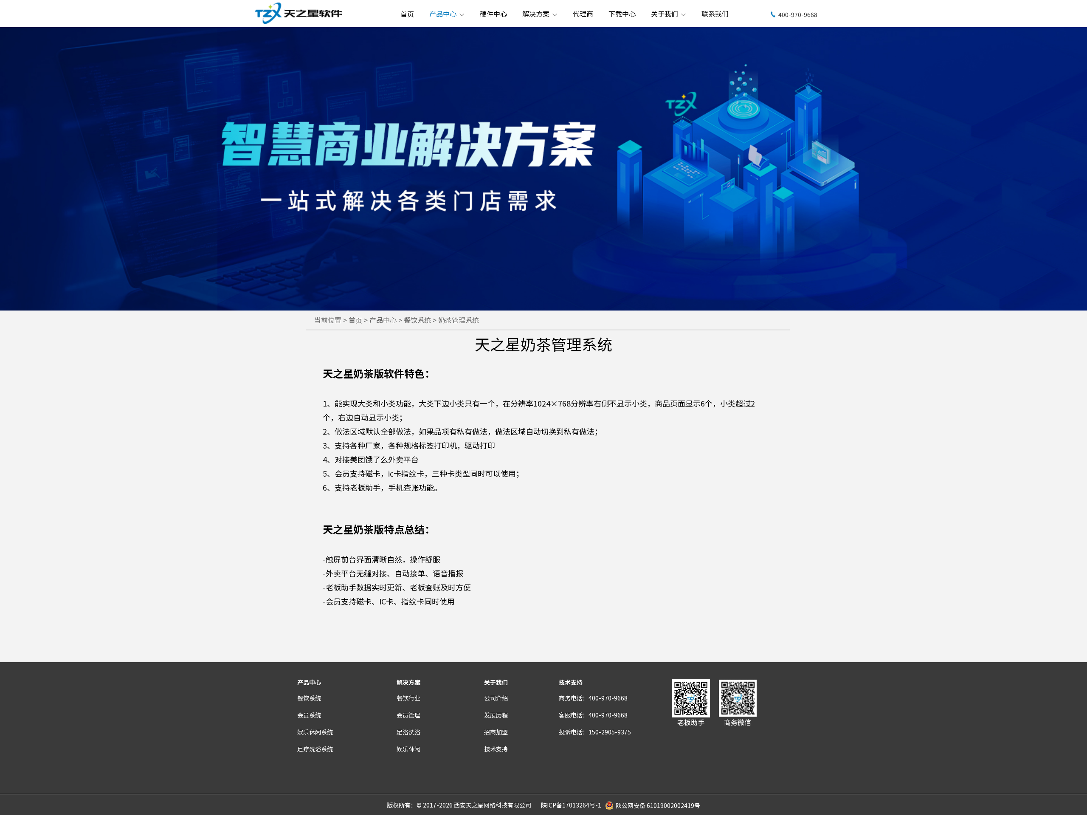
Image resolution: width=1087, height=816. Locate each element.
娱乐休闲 (408, 749)
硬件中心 (493, 13)
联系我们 (715, 13)
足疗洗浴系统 (315, 749)
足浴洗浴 (408, 732)
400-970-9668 (797, 14)
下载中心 (622, 13)
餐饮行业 (408, 698)
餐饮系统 (418, 320)
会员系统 (309, 715)
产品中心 (443, 13)
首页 (407, 13)
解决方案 (536, 13)
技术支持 (496, 749)
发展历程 (496, 715)
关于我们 (665, 13)
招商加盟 (496, 732)
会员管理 (408, 715)
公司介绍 (496, 698)
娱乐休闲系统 (315, 732)
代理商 (583, 13)
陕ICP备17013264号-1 (571, 805)
